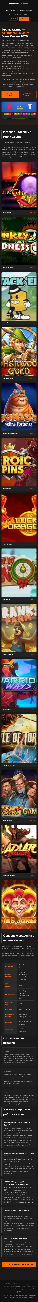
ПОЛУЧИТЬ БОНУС (27, 94)
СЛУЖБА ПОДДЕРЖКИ (16, 14)
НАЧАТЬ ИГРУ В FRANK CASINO (19, 1264)
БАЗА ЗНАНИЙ (9, 7)
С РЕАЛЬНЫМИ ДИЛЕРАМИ (24, 10)
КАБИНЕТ (24, 18)
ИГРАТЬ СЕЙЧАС (8, 94)
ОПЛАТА (26, 14)
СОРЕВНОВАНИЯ (27, 7)
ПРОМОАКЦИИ (10, 10)
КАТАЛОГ (17, 7)
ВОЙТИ (13, 18)
